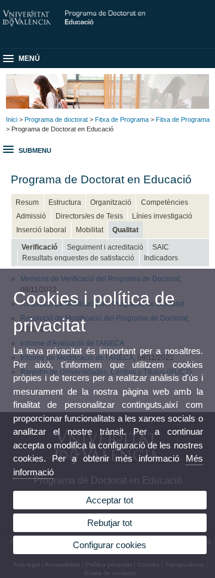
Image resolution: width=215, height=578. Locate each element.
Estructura (64, 202)
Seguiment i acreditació (105, 247)
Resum (27, 202)
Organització (110, 202)
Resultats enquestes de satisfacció (78, 258)
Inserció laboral (41, 230)
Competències (164, 202)
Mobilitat (89, 230)
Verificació (39, 247)
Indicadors (161, 258)
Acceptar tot (109, 500)
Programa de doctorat (56, 119)
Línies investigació (162, 216)
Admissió (31, 216)
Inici (11, 119)
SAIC (160, 247)
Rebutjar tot (109, 523)
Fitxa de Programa (122, 119)
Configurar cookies (109, 545)
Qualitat (125, 230)
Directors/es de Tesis (89, 216)
